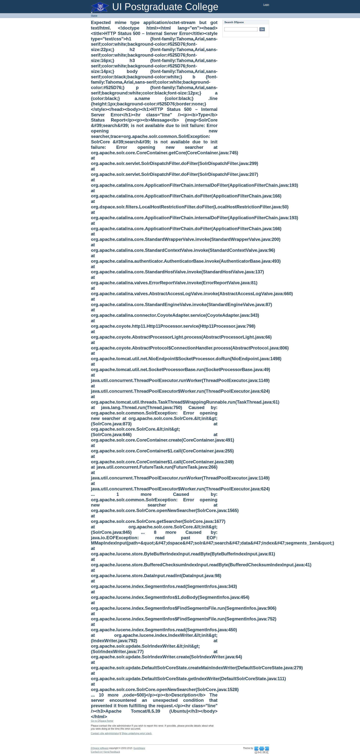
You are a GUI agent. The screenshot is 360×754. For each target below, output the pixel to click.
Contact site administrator (105, 733)
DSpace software (99, 748)
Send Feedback (112, 752)
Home (94, 15)
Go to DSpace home (102, 720)
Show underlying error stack (137, 733)
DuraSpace (139, 748)
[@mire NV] (261, 750)
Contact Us (96, 752)
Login (266, 4)
